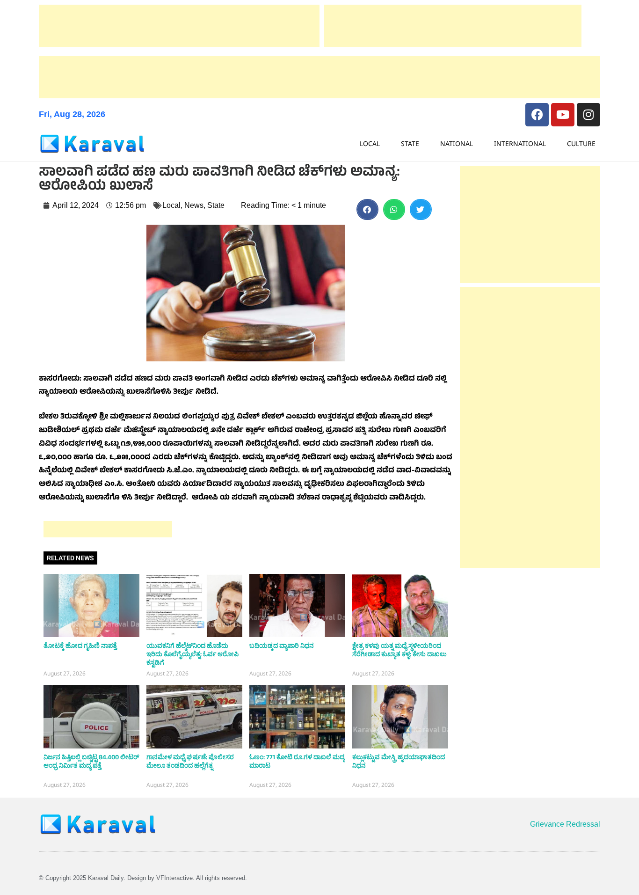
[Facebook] (537, 114)
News (193, 205)
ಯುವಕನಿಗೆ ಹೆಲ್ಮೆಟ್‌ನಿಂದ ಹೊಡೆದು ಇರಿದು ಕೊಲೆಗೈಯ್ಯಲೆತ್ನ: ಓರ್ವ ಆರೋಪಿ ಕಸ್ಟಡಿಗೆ (192, 654)
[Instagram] (588, 114)
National (456, 143)
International (520, 143)
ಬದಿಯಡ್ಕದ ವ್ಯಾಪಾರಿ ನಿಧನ (281, 646)
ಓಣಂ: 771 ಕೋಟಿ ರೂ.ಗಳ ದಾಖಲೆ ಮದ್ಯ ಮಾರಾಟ (297, 761)
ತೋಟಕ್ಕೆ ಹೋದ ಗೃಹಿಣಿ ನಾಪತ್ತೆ (80, 646)
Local (370, 143)
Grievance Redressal (565, 824)
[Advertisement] (179, 26)
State (410, 143)
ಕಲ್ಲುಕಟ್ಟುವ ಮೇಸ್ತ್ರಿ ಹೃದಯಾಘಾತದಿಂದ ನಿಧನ (398, 761)
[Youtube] (562, 114)
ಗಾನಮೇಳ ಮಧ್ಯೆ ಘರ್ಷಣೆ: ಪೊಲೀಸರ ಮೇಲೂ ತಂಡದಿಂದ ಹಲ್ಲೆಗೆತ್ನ (190, 761)
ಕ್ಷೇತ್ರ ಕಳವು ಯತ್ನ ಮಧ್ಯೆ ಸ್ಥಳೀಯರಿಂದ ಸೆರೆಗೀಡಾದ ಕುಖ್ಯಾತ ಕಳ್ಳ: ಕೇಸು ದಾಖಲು (399, 650)
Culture (581, 143)
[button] (367, 209)
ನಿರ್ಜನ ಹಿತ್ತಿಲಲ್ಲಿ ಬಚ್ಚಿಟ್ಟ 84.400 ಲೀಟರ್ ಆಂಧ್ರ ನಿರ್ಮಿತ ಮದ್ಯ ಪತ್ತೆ (91, 761)
